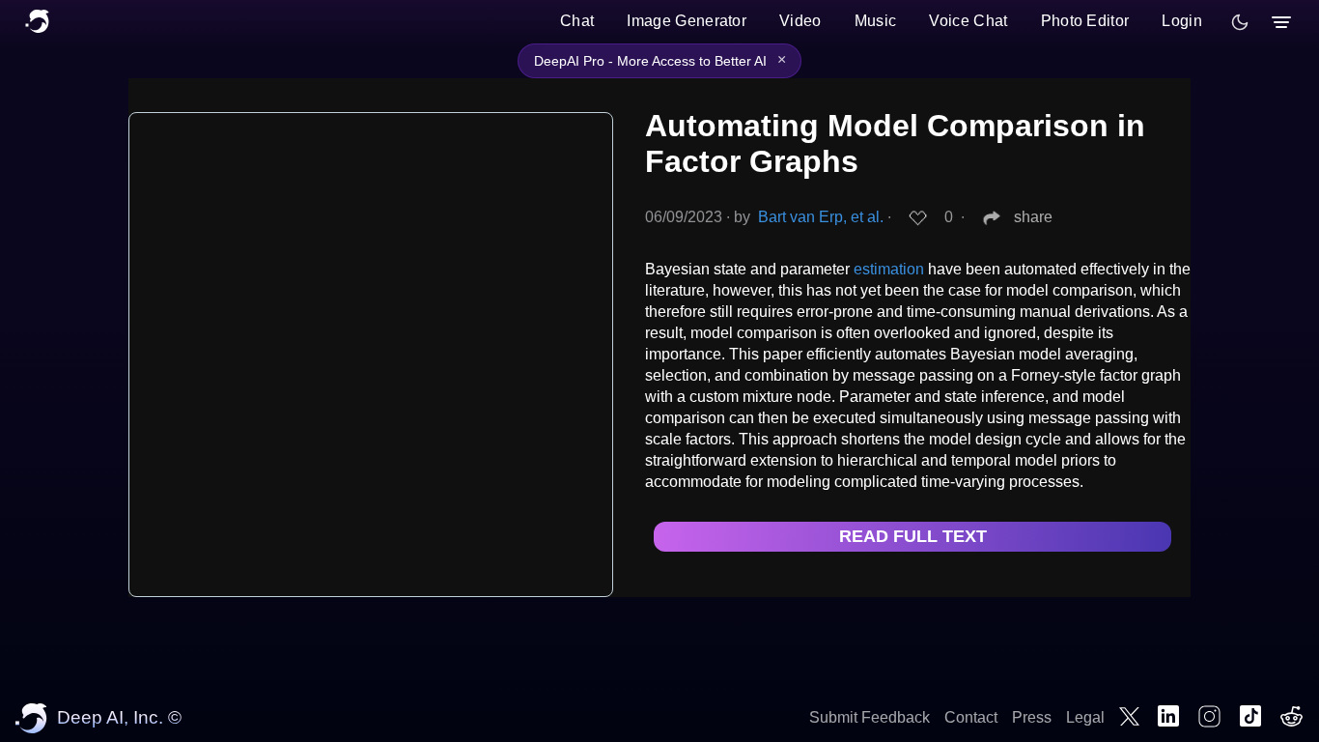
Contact (970, 717)
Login (1182, 21)
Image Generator (686, 21)
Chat (577, 21)
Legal (1085, 717)
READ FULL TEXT (913, 536)
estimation (889, 269)
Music (876, 21)
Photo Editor (1085, 21)
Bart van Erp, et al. (821, 217)
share (1033, 217)
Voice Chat (968, 21)
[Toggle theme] (1239, 22)
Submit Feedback (869, 717)
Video (800, 21)
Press (1032, 717)
